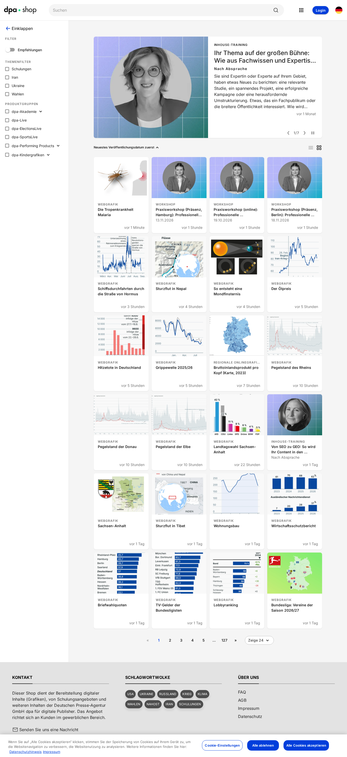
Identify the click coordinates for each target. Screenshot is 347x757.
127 (224, 640)
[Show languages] (339, 10)
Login (321, 10)
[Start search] (276, 10)
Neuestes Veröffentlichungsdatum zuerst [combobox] (124, 147)
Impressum (51, 752)
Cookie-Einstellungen (222, 745)
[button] (130, 694)
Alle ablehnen (263, 745)
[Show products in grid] (319, 148)
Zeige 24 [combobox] (255, 640)
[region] (173, 745)
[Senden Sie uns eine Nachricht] (15, 730)
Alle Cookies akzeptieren (306, 745)
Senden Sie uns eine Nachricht (48, 729)
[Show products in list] (311, 148)
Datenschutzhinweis (25, 752)
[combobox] (162, 10)
